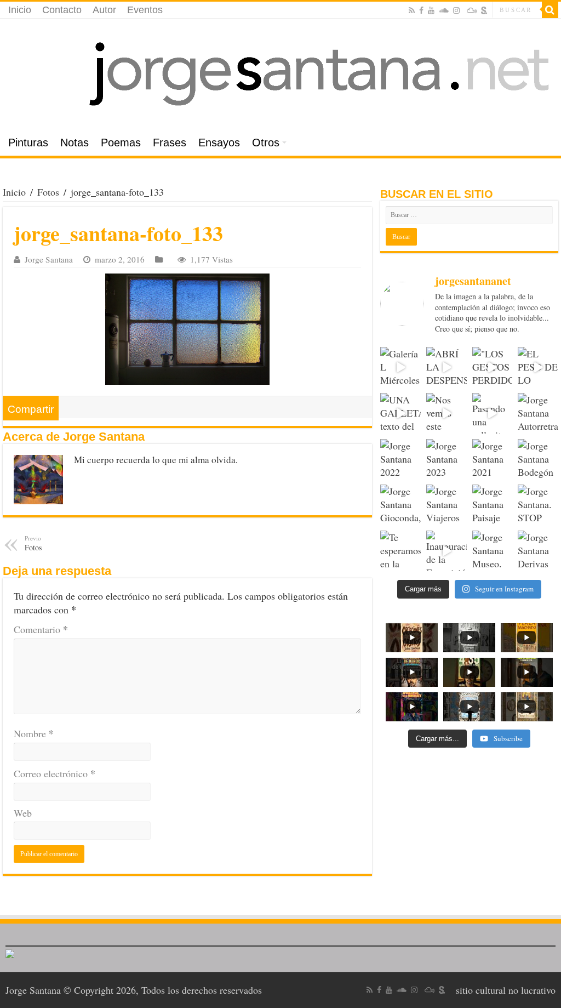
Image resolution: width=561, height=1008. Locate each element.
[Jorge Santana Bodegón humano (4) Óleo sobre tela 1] (538, 459)
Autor (104, 9)
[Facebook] (421, 10)
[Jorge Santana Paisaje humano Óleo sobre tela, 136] (492, 505)
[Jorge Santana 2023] (446, 459)
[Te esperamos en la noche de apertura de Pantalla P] (400, 551)
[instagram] (456, 10)
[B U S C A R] (550, 10)
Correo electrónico (54, 773)
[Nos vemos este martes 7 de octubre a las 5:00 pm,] (446, 413)
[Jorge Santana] (280, 74)
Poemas (121, 142)
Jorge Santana (49, 259)
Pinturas (28, 142)
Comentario (41, 629)
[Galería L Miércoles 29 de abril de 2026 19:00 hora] (400, 367)
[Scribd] (484, 10)
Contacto (62, 9)
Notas (74, 142)
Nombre (34, 733)
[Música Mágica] (472, 10)
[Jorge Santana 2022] (400, 459)
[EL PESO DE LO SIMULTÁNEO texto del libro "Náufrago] (538, 367)
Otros (265, 142)
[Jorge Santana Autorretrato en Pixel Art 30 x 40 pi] (538, 413)
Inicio (19, 9)
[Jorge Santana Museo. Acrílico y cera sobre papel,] (492, 551)
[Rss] (412, 10)
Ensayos (219, 142)
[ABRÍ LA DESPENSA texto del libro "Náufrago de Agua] (446, 367)
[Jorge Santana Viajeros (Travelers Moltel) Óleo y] (446, 505)
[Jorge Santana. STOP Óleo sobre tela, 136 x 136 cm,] (538, 505)
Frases (169, 142)
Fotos (48, 191)
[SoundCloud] (444, 10)
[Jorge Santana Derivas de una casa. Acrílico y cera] (538, 551)
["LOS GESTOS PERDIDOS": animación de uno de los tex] (492, 367)
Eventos (145, 9)
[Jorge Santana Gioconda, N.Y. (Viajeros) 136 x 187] (400, 505)
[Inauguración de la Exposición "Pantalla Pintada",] (446, 551)
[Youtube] (431, 10)
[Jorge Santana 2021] (492, 459)
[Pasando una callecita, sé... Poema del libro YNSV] (492, 413)
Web (23, 812)
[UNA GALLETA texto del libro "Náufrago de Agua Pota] (400, 413)
